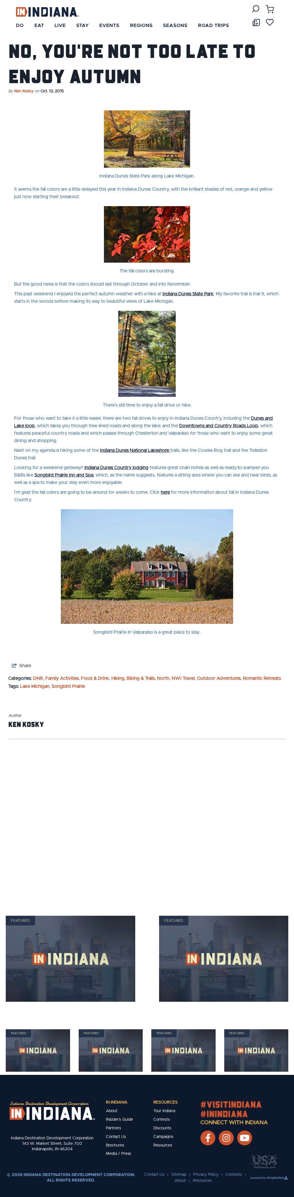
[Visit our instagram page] (226, 1138)
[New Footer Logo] (52, 1111)
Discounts (162, 1128)
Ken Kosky (24, 91)
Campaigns (163, 1137)
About (111, 1111)
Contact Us (116, 1137)
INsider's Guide (119, 1120)
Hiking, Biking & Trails (133, 678)
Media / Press (118, 1154)
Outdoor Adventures (219, 678)
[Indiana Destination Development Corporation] (47, 11)
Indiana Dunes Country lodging (116, 467)
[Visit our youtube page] (244, 1138)
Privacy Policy (205, 1175)
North (163, 678)
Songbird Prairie (68, 686)
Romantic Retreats (262, 678)
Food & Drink (95, 678)
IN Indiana (116, 1102)
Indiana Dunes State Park (188, 294)
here (165, 492)
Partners (113, 1128)
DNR (38, 678)
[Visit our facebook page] (208, 1138)
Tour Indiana (164, 1111)
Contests (161, 1120)
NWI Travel (183, 678)
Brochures (115, 1145)
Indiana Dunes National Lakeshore (135, 450)
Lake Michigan (34, 686)
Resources (165, 1102)
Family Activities (62, 678)
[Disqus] (147, 820)
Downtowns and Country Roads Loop (218, 425)
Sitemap (178, 1175)
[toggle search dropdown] (255, 8)
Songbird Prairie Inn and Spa (63, 475)
